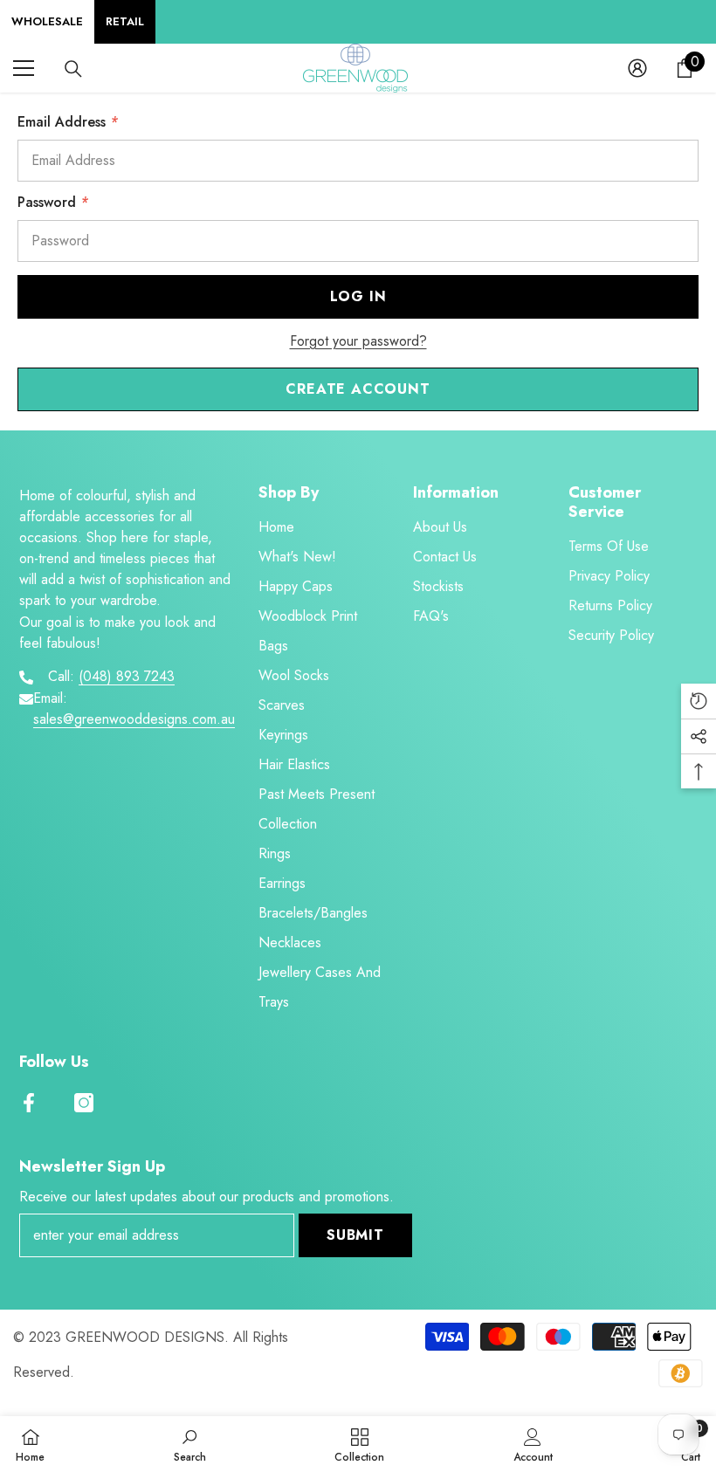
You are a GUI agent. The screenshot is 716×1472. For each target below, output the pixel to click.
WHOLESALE (47, 21)
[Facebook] (29, 1103)
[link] (190, 1444)
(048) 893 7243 (127, 676)
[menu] (23, 68)
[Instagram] (84, 1103)
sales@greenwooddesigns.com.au (134, 719)
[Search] (73, 68)
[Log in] (637, 68)
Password (52, 202)
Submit (355, 1235)
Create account (358, 389)
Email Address (67, 122)
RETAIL (125, 21)
